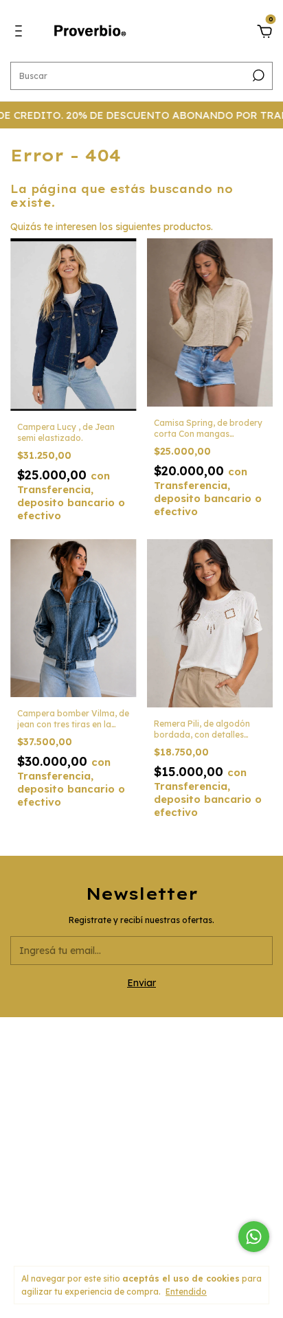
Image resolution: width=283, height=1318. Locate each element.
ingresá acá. (142, 1217)
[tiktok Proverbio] (175, 1122)
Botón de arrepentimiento (141, 1226)
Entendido (186, 1291)
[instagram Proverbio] (107, 1122)
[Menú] (21, 33)
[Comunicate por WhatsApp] (253, 1236)
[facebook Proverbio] (141, 1122)
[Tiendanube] (142, 1246)
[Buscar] (257, 76)
